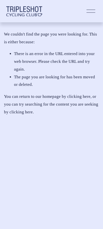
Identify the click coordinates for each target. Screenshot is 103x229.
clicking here (78, 96)
